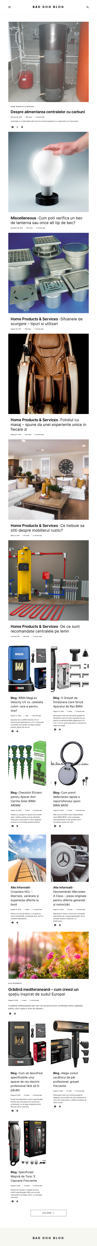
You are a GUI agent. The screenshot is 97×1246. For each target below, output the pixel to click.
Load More (47, 1213)
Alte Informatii (15, 983)
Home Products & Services (22, 106)
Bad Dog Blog (48, 7)
